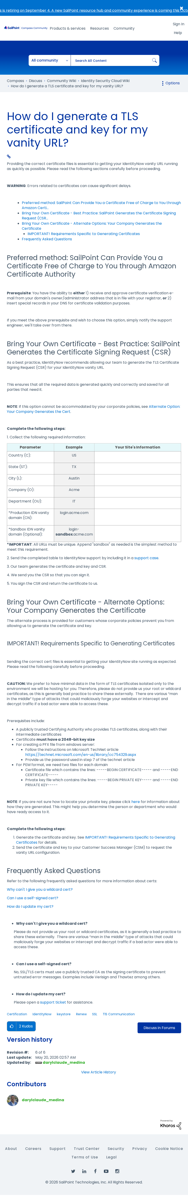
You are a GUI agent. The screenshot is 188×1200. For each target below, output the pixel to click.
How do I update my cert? (30, 906)
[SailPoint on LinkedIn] (84, 1171)
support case (146, 558)
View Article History (98, 1072)
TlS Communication (119, 1014)
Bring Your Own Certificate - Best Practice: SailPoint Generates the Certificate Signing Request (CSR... (99, 215)
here (135, 801)
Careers (33, 1148)
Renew (81, 1014)
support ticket (53, 1002)
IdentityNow (42, 1014)
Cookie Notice (169, 1148)
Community (124, 28)
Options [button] (173, 83)
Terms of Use (85, 1157)
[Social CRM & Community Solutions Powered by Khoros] (170, 1124)
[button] (11, 1026)
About (11, 1148)
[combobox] (115, 60)
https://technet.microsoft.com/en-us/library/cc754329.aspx (80, 754)
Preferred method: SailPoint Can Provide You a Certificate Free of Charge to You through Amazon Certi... (101, 205)
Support (58, 1148)
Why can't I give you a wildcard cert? (40, 889)
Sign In (178, 24)
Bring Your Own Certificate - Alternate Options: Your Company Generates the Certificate (92, 226)
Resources (99, 28)
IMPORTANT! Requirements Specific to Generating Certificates (84, 233)
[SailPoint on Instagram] (117, 1171)
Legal (111, 1157)
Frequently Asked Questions (47, 239)
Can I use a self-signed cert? (32, 898)
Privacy (139, 1148)
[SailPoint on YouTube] (106, 1171)
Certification (17, 1014)
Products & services (68, 28)
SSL (94, 1014)
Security (116, 1148)
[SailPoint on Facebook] (95, 1171)
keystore (64, 1014)
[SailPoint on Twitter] (73, 1171)
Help (178, 32)
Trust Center (87, 1148)
